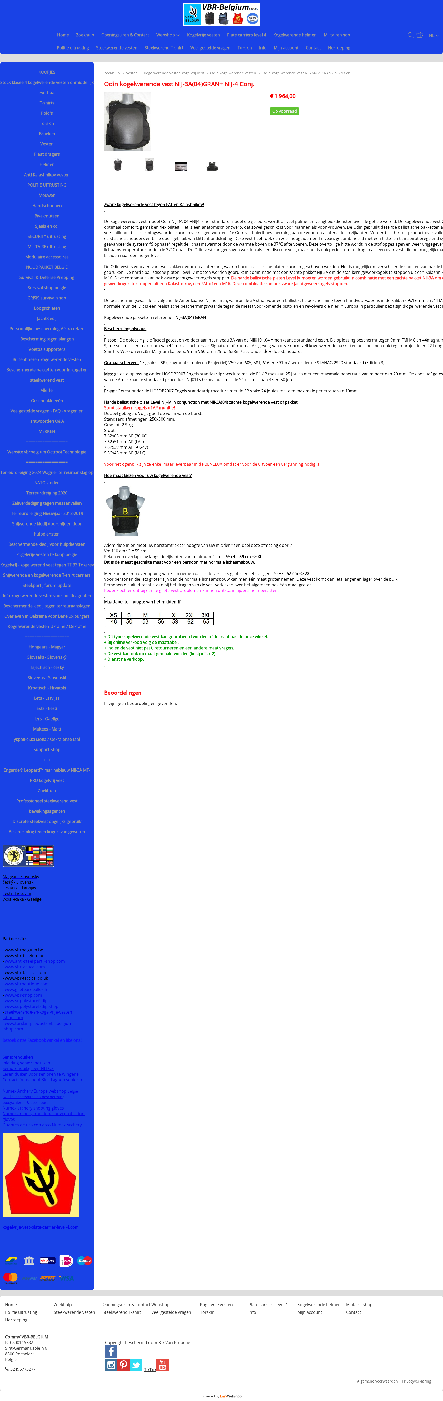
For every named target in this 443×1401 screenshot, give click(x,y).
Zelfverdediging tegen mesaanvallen (47, 503)
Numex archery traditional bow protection (44, 1113)
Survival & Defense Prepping (46, 277)
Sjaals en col (47, 226)
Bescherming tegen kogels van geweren (47, 831)
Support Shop (47, 749)
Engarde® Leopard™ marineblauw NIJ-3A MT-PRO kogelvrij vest (47, 775)
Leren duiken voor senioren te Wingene (41, 1074)
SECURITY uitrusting (47, 236)
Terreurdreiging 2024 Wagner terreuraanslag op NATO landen (47, 477)
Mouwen (47, 195)
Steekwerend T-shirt (164, 48)
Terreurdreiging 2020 (46, 493)
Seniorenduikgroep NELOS (28, 1068)
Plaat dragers (47, 154)
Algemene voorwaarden (377, 1381)
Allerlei (47, 390)
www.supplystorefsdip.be (29, 1001)
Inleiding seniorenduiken (26, 1063)
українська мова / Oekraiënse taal (47, 739)
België (72, 1091)
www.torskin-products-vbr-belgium (38, 1023)
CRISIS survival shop (47, 298)
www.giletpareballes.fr (26, 989)
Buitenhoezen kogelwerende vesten (47, 359)
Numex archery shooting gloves (33, 1108)
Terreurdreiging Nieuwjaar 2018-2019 (47, 513)
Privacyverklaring (416, 1381)
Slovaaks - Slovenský (46, 657)
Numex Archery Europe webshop (34, 1091)
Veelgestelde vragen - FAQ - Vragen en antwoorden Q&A (47, 416)
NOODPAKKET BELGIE (47, 267)
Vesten (47, 144)
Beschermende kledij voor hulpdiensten (46, 544)
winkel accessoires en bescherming (34, 1096)
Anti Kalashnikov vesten (47, 175)
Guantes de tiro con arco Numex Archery (42, 1125)
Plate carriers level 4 (246, 35)
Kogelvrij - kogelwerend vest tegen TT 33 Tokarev (47, 565)
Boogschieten (47, 308)
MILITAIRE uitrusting (47, 246)
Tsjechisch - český (47, 667)
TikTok (150, 1370)
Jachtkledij (47, 318)
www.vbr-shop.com (23, 995)
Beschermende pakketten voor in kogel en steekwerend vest (47, 375)
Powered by (221, 1396)
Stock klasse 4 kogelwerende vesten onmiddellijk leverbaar (47, 87)
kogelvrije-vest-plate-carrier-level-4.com (41, 1227)
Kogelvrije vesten (203, 35)
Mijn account (286, 48)
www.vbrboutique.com (27, 984)
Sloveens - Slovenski (47, 677)
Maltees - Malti (47, 729)
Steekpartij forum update (47, 585)
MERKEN (47, 431)
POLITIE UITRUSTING (47, 185)
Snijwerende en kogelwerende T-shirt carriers (47, 575)
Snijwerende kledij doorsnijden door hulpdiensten (47, 529)
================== (47, 441)
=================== (47, 636)
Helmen (47, 164)
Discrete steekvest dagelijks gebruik (47, 821)
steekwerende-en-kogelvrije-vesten (38, 1012)
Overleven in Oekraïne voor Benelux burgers (47, 616)
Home (63, 35)
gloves (9, 1119)
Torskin (245, 48)
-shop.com (13, 1017)
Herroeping (339, 48)
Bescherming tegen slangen (47, 339)
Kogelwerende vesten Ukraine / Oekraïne (47, 626)
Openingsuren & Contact (125, 35)
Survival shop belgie (47, 287)
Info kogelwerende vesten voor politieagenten (47, 595)
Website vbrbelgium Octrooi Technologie (46, 452)
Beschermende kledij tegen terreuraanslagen (46, 606)
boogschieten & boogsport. (26, 1102)
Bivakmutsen (47, 216)
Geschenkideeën (47, 400)
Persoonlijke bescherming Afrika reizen (47, 329)
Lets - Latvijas (47, 698)
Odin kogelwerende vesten (233, 73)
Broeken (47, 134)
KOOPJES (46, 72)
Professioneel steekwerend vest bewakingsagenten (47, 806)
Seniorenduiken (18, 1057)
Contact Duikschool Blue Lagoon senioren (43, 1080)
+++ (47, 760)
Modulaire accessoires (47, 257)
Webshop (165, 35)
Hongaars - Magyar (47, 647)
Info (263, 48)
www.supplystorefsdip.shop (31, 1006)
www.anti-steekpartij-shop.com (35, 961)
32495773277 (23, 1369)
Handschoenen (47, 205)
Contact (313, 48)
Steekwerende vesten (116, 48)
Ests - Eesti (47, 708)
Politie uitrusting (73, 48)
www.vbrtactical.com (25, 967)
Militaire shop (337, 35)
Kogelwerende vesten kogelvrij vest (174, 73)
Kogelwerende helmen (295, 35)
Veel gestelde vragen (210, 48)
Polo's (47, 113)
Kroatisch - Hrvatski (47, 688)
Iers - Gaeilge (47, 719)
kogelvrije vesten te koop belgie (47, 554)
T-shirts (47, 103)
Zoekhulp (85, 35)
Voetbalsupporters (47, 349)
